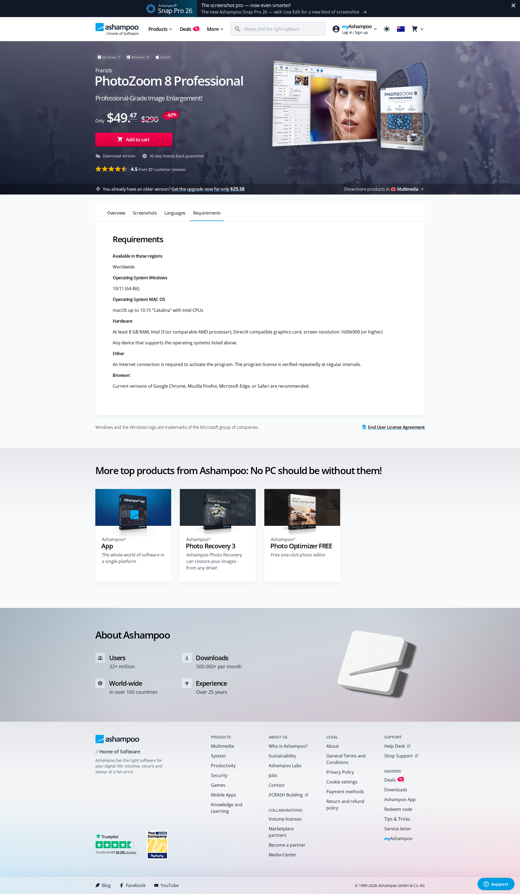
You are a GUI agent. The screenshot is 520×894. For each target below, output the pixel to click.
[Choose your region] (400, 28)
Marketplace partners (281, 832)
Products (157, 29)
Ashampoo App (400, 799)
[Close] (513, 5)
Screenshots (145, 213)
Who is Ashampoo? (288, 746)
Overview (116, 213)
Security (219, 775)
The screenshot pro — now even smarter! (246, 5)
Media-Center (282, 855)
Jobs (273, 775)
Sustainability (282, 756)
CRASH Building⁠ (285, 795)
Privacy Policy (340, 772)
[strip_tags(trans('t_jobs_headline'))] (157, 845)
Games (218, 785)
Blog (106, 885)
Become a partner (287, 845)
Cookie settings (342, 782)
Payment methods (345, 792)
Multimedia (222, 746)
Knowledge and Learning (226, 808)
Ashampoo (398, 838)
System (218, 756)
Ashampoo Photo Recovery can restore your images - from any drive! (214, 561)
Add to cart (137, 139)
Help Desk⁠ (394, 746)
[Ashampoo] (117, 739)
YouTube (170, 885)
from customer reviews (158, 169)
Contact (277, 785)
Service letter (397, 829)
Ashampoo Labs (285, 766)
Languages (174, 213)
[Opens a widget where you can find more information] (496, 884)
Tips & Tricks (397, 819)
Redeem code (398, 809)
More (212, 29)
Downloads (395, 790)
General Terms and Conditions (346, 759)
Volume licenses (285, 819)
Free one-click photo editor (298, 555)
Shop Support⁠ (398, 756)
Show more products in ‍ (381, 189)
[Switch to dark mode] (386, 28)
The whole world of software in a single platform (133, 558)
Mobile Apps (223, 795)
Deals (189, 29)
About (332, 746)
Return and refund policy (345, 804)
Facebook (135, 885)
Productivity (223, 766)
